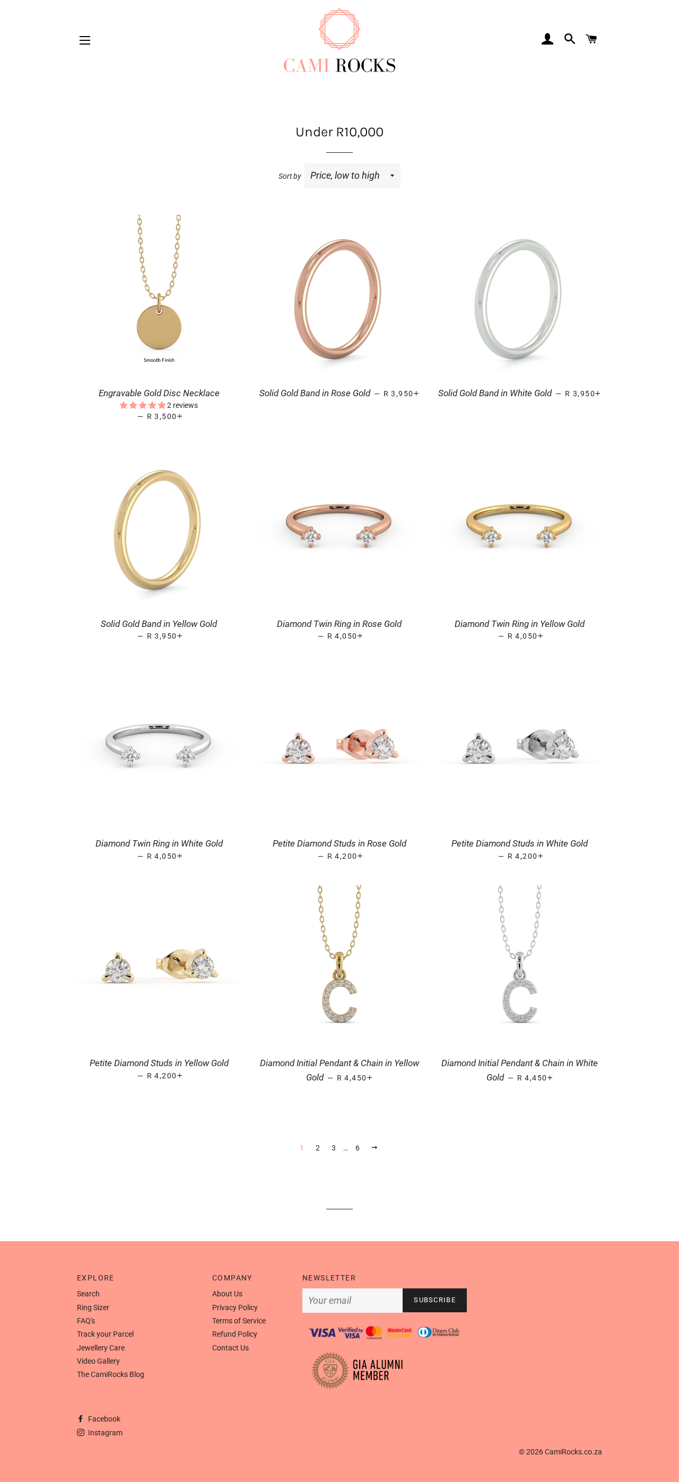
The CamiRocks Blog (110, 1374)
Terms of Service (239, 1321)
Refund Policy (234, 1334)
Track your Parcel (105, 1334)
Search (88, 1293)
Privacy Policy (235, 1307)
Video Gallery (98, 1361)
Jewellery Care (101, 1348)
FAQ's (86, 1321)
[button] (143, 405)
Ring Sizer (93, 1307)
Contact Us (230, 1348)
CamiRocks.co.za (573, 1452)
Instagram (104, 1432)
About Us (227, 1293)
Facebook (103, 1419)
